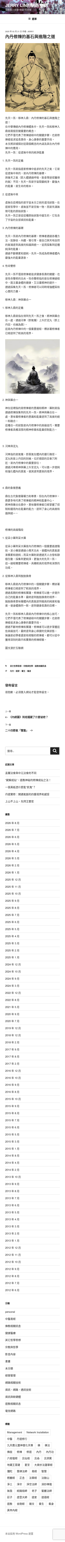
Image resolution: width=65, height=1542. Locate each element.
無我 (9, 1490)
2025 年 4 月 (12, 936)
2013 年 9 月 (12, 1184)
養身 (29, 671)
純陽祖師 (22, 1490)
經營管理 (10, 1375)
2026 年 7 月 (12, 830)
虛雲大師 (22, 1497)
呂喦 (37, 1458)
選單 (34, 18)
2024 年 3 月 (12, 985)
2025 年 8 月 (12, 908)
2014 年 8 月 (12, 1155)
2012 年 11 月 (13, 1254)
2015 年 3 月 (12, 1141)
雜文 (31, 1503)
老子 (34, 1490)
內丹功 (50, 1452)
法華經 (33, 1477)
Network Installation (38, 1432)
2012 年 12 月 (13, 1247)
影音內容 (10, 1354)
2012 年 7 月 (12, 1283)
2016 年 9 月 (12, 1084)
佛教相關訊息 (13, 1326)
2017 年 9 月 (12, 1049)
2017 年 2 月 (12, 1063)
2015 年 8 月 (12, 1113)
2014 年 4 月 (12, 1162)
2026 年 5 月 (12, 844)
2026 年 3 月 (12, 858)
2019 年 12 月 (13, 1028)
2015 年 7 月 (12, 1120)
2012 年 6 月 (12, 1290)
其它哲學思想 (15, 666)
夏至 (27, 1465)
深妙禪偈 (46, 1484)
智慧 (44, 1471)
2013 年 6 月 (12, 1205)
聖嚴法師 (46, 1490)
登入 (23, 692)
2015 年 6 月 (12, 1127)
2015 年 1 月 (12, 1148)
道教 (9, 1503)
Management (14, 1432)
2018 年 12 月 (13, 1035)
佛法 (47, 1445)
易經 (34, 1471)
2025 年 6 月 (12, 922)
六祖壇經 (12, 1458)
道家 (18, 671)
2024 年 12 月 (13, 964)
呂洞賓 (48, 1458)
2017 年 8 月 (12, 1056)
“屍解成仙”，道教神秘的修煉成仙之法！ (28, 780)
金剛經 (21, 1503)
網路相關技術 (13, 1382)
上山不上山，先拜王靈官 (19, 801)
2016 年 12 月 (13, 1070)
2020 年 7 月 (12, 1021)
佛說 (9, 1452)
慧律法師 (22, 1471)
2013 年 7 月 (12, 1198)
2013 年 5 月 (12, 1212)
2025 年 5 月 (12, 929)
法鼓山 (45, 1477)
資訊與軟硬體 (13, 1396)
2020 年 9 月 (12, 1014)
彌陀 (9, 1471)
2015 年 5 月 (12, 1134)
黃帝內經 (12, 1510)
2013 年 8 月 (12, 1191)
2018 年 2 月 (12, 1042)
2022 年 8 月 (12, 1000)
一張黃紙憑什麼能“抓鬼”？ (20, 787)
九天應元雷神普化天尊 (20, 1445)
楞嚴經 (11, 1477)
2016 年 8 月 (12, 1092)
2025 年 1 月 (12, 957)
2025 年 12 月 (13, 879)
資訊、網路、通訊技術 (18, 1389)
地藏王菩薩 (13, 1465)
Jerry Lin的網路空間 (26, 5)
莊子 (9, 1497)
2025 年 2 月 (12, 950)
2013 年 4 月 (12, 1219)
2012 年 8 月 (12, 1276)
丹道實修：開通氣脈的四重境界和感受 (27, 794)
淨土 (9, 1484)
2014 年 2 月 (12, 1169)
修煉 (19, 1452)
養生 (23, 671)
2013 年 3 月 (12, 1226)
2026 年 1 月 (12, 872)
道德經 (45, 1497)
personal (10, 1311)
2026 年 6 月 (12, 837)
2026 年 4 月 (12, 851)
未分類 (9, 1368)
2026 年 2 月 (12, 865)
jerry (30, 31)
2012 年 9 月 (12, 1269)
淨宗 (19, 1484)
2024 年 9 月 (12, 978)
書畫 (7, 1361)
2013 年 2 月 (12, 1233)
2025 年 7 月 (12, 915)
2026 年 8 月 (12, 823)
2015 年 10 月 (13, 1099)
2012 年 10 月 (13, 1262)
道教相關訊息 (40, 666)
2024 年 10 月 (13, 971)
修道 (29, 1452)
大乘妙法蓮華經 (43, 1465)
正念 (22, 1477)
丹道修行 (22, 1439)
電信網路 (10, 1410)
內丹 (12, 671)
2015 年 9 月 (12, 1106)
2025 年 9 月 (12, 900)
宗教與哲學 (28, 666)
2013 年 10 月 (13, 1177)
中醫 (9, 1439)
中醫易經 (10, 1319)
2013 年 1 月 (12, 1240)
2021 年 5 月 (12, 1007)
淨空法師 (32, 1484)
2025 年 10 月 (13, 893)
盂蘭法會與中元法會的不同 (20, 773)
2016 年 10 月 (13, 1078)
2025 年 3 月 (12, 943)
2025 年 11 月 (13, 886)
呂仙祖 (26, 1458)
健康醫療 (10, 1333)
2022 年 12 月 (13, 993)
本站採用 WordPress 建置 (19, 1533)
